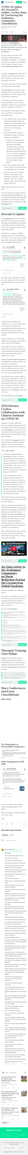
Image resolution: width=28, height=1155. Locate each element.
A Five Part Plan (5, 1082)
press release (10, 450)
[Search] (25, 1072)
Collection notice (14, 1144)
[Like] (2, 32)
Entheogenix (9, 430)
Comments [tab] (5, 835)
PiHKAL (19, 514)
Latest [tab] (7, 1072)
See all (4, 1122)
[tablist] (8, 835)
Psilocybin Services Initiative (16, 359)
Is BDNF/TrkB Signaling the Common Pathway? (8, 1098)
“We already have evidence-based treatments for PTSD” (10, 1112)
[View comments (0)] (8, 1104)
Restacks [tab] (11, 835)
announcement (8, 218)
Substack (6, 1151)
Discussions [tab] (13, 1072)
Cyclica (3, 423)
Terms (22, 1142)
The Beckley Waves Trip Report (8, 26)
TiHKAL (4, 516)
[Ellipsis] (26, 849)
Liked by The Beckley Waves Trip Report (14, 851)
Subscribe (19, 2)
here (18, 86)
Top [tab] (3, 1072)
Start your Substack (10, 1148)
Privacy (18, 1142)
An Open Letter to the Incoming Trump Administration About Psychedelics (8, 1079)
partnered (16, 440)
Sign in (24, 2)
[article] (14, 1082)
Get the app (22, 1148)
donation (16, 390)
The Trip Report (14, 43)
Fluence (3, 658)
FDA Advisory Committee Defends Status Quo (9, 1109)
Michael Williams (9, 849)
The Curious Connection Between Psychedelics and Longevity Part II (10, 1093)
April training (12, 667)
